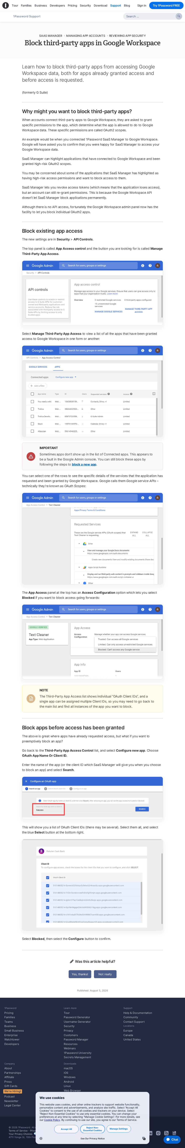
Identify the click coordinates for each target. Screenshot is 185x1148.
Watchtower (12, 1039)
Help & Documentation (137, 1013)
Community (130, 1017)
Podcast (9, 1096)
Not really (105, 974)
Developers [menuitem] (57, 5)
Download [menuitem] (100, 5)
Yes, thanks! (80, 974)
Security (69, 1026)
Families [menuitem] (26, 5)
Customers (71, 1035)
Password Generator (77, 1017)
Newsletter (11, 1101)
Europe (128, 1030)
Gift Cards (10, 1086)
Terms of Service (18, 1130)
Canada (128, 1035)
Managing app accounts (85, 35)
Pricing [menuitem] (72, 5)
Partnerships (12, 1072)
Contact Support (134, 1021)
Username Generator (77, 1021)
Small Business (14, 1030)
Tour (67, 1013)
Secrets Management (77, 1057)
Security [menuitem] (85, 5)
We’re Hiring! (12, 1091)
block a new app (84, 464)
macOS (68, 1068)
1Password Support (26, 16)
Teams (8, 1021)
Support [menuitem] (115, 5)
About (8, 1068)
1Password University (77, 1053)
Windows (70, 1077)
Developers (11, 1044)
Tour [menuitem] (15, 5)
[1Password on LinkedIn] (150, 1134)
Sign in (141, 5)
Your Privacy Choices (21, 1133)
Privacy (68, 1030)
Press (8, 1081)
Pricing (8, 1013)
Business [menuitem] (41, 5)
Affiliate (9, 1077)
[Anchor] (136, 111)
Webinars (70, 1048)
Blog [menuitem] (127, 5)
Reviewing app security (127, 35)
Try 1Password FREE (166, 5)
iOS (66, 1072)
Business (10, 1026)
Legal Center (12, 1105)
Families (9, 1017)
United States (132, 1039)
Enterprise (11, 1035)
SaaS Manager (50, 35)
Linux (67, 1086)
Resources (71, 1044)
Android (69, 1081)
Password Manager (76, 1039)
